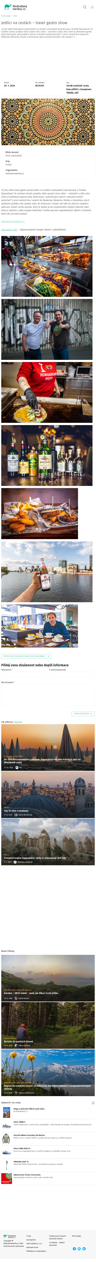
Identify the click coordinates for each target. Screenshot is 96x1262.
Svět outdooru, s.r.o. (34, 1244)
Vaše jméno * (6, 670)
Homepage (6, 16)
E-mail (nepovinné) (57, 670)
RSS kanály (76, 1236)
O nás (28, 1236)
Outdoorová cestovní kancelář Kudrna (57, 1237)
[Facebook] (74, 1249)
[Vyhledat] (84, 7)
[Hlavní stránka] (14, 7)
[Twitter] (84, 1249)
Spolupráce (31, 1240)
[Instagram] (79, 1249)
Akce (16, 16)
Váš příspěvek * (7, 682)
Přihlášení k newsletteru (36, 1251)
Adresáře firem (32, 1247)
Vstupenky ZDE (9, 229)
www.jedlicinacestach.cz (12, 221)
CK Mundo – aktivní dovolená (56, 1244)
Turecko (18, 722)
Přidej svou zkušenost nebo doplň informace (24, 656)
